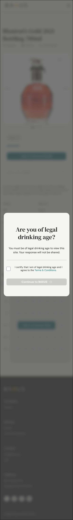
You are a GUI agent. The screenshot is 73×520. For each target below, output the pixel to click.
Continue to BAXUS (34, 282)
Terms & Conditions (45, 270)
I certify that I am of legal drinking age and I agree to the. (38, 269)
